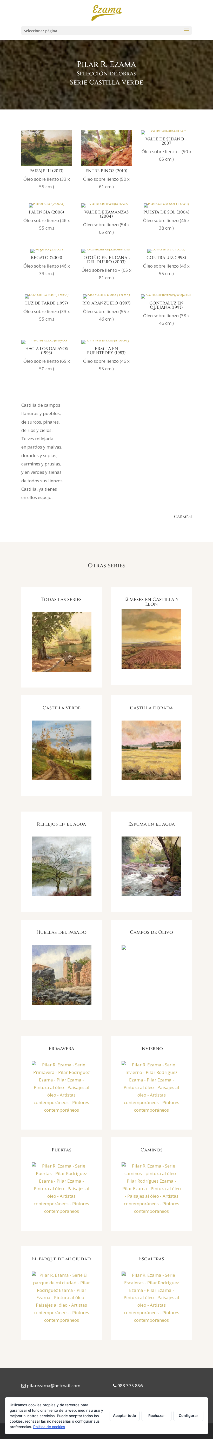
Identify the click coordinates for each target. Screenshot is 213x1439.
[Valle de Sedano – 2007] (166, 134)
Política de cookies (49, 1426)
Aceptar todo (124, 1415)
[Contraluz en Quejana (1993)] (166, 298)
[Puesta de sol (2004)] (166, 207)
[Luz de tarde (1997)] (47, 298)
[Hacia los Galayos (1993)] (46, 344)
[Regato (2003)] (46, 253)
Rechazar (156, 1415)
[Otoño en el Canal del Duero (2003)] (106, 253)
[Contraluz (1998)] (166, 253)
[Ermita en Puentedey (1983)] (106, 344)
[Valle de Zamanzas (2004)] (106, 207)
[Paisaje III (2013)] (46, 166)
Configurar (188, 1415)
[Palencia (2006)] (46, 207)
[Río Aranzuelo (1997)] (106, 298)
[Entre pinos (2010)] (106, 166)
